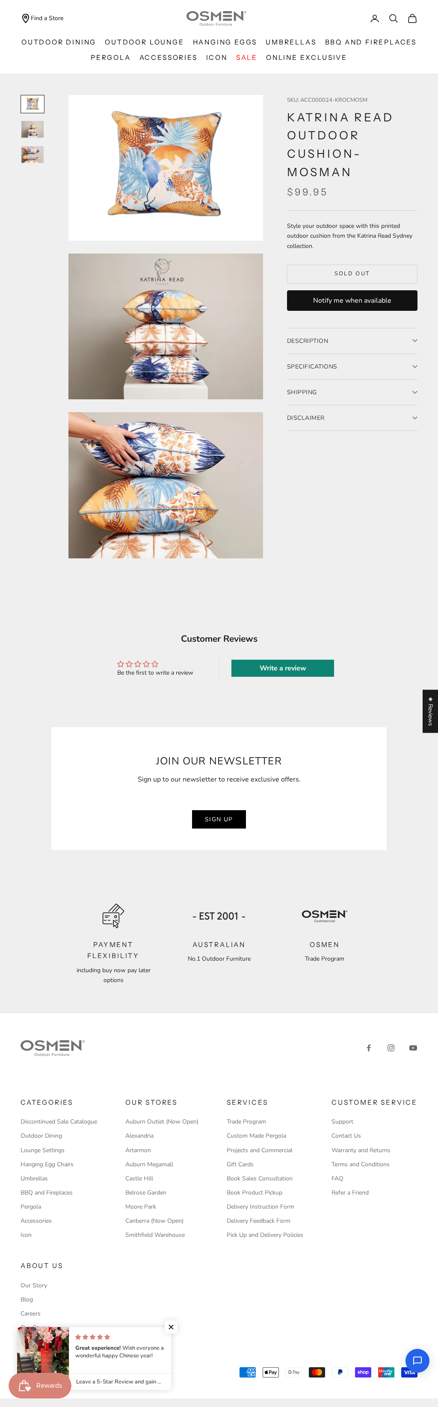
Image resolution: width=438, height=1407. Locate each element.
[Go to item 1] (32, 104)
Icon (26, 1235)
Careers (31, 1314)
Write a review (283, 668)
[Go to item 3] (32, 154)
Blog (27, 1299)
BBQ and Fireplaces (371, 42)
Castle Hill (139, 1178)
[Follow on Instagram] (391, 1048)
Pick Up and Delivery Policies (265, 1235)
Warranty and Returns (361, 1150)
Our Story (34, 1285)
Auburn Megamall (149, 1164)
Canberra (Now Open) (154, 1221)
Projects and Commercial (260, 1150)
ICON (217, 57)
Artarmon (138, 1150)
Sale (246, 57)
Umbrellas (291, 42)
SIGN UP (219, 819)
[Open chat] (417, 1361)
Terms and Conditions (360, 1164)
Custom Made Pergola (256, 1136)
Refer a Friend (350, 1193)
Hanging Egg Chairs (47, 1164)
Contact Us (346, 1136)
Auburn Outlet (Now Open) (161, 1122)
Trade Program (246, 1122)
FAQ (337, 1178)
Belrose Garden (145, 1193)
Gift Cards (240, 1164)
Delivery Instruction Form (260, 1207)
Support (342, 1122)
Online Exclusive (306, 57)
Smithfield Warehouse (155, 1235)
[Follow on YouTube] (413, 1048)
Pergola (111, 57)
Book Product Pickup (254, 1193)
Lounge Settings (43, 1150)
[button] (171, 1327)
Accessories (168, 57)
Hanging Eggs (225, 42)
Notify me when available (352, 300)
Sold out (352, 273)
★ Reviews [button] (430, 711)
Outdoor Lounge (144, 42)
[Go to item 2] (32, 129)
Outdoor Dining (58, 42)
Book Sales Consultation (260, 1178)
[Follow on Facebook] (368, 1048)
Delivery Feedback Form (258, 1221)
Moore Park (140, 1207)
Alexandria (139, 1136)
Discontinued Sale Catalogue (59, 1122)
